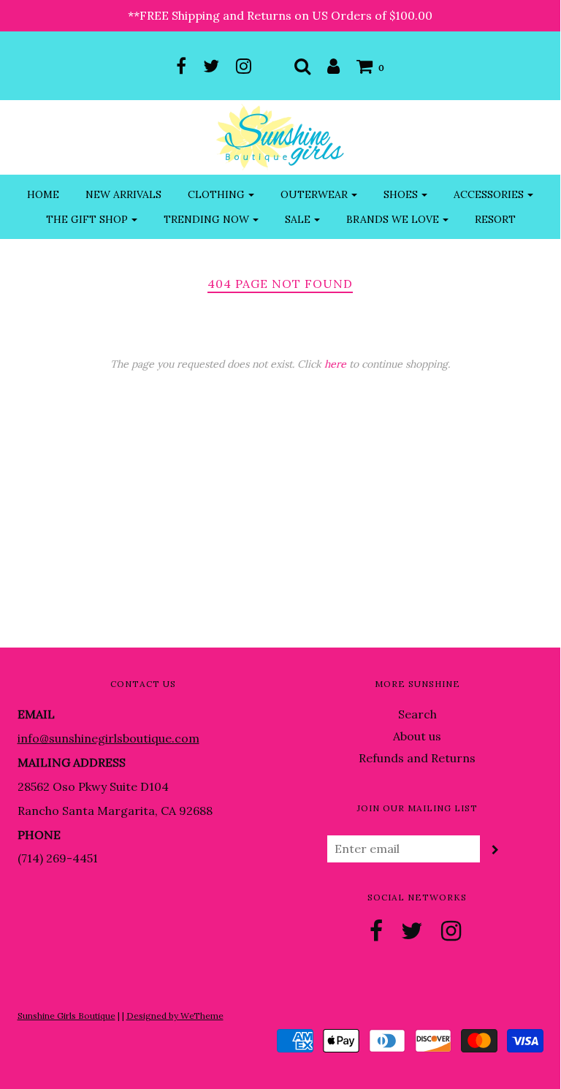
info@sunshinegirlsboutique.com (108, 738)
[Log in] (333, 66)
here (335, 364)
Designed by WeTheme (175, 1015)
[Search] (302, 66)
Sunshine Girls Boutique (66, 1015)
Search (417, 714)
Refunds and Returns (417, 758)
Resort (495, 219)
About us (417, 736)
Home (43, 194)
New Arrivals (123, 194)
